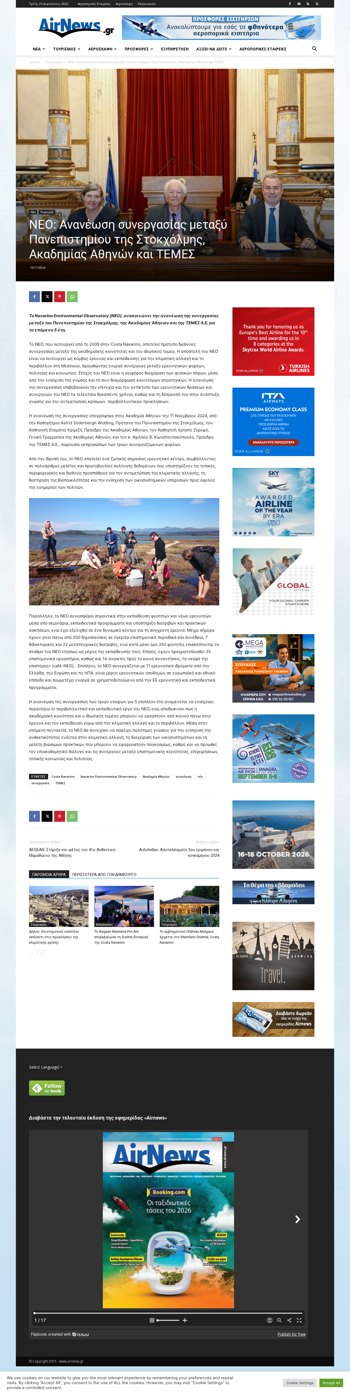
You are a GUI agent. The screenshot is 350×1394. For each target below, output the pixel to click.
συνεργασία (40, 783)
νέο (200, 776)
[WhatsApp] (72, 296)
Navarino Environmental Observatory (109, 776)
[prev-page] (32, 953)
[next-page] (41, 953)
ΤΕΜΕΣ (60, 783)
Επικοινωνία (147, 4)
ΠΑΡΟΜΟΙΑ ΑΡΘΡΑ (49, 874)
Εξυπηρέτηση (175, 48)
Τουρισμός (64, 48)
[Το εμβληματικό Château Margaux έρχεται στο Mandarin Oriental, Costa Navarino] (189, 906)
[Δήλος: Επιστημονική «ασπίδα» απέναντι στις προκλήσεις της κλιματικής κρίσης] (59, 906)
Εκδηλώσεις (104, 924)
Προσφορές (137, 48)
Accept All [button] (331, 1383)
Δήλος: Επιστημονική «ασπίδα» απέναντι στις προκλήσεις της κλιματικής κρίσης (54, 936)
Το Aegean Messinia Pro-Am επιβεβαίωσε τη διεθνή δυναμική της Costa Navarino (121, 936)
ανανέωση (183, 776)
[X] (317, 4)
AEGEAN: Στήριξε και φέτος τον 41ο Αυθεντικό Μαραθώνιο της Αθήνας (72, 852)
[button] (314, 49)
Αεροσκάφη (124, 4)
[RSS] (308, 4)
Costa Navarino (63, 776)
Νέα (37, 48)
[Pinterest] (59, 296)
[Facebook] (290, 4)
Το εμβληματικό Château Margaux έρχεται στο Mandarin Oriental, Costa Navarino (189, 936)
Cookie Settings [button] (299, 1383)
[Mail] (299, 4)
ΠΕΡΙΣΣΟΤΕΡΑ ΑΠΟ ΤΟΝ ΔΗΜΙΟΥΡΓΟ (104, 874)
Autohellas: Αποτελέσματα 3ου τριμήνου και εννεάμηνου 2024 (179, 852)
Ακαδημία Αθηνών (156, 776)
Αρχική (34, 62)
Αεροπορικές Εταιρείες (94, 4)
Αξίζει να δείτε (211, 48)
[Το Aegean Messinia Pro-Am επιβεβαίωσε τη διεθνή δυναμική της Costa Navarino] (124, 906)
